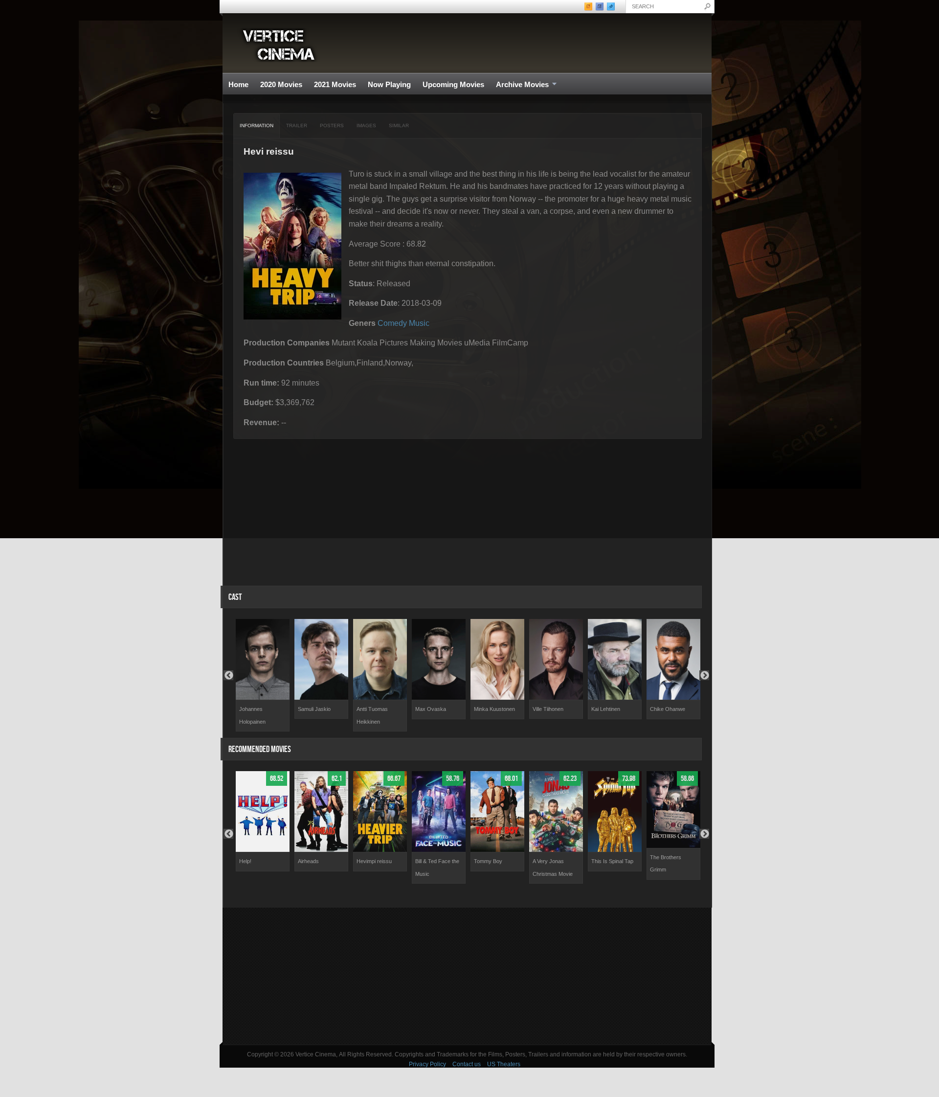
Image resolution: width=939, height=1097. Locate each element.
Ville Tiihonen (548, 709)
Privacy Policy (427, 1064)
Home (238, 84)
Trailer (296, 125)
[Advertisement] (467, 976)
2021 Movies (335, 84)
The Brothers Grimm (665, 863)
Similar (399, 125)
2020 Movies (281, 84)
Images (366, 125)
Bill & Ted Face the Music (437, 867)
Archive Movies (519, 85)
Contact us (466, 1064)
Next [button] (704, 675)
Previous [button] (228, 675)
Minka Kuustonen (494, 709)
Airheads (308, 861)
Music (419, 323)
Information (256, 125)
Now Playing (389, 84)
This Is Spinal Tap (612, 861)
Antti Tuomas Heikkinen (372, 715)
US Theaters (503, 1064)
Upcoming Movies (453, 84)
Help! (245, 861)
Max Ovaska (430, 709)
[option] (262, 675)
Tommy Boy (488, 861)
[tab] (257, 126)
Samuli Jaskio (314, 709)
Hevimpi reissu (374, 861)
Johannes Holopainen (252, 715)
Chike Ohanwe (667, 709)
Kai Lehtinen (605, 709)
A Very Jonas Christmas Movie (553, 867)
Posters (332, 125)
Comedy (392, 323)
